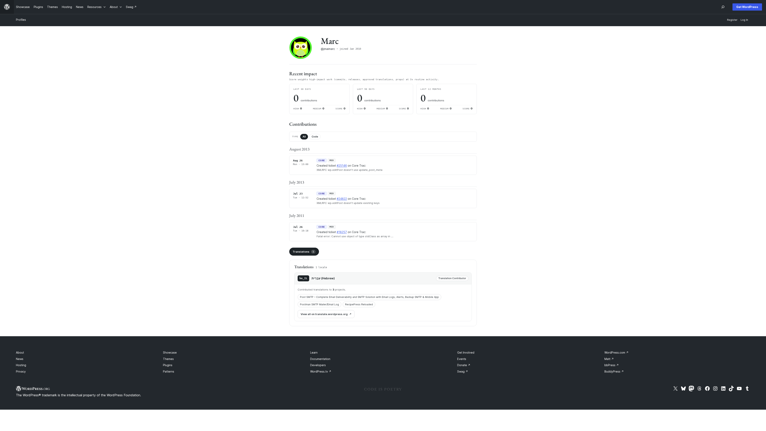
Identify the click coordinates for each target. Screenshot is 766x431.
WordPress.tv (320, 371)
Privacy (21, 371)
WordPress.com (616, 352)
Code (315, 136)
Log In (744, 19)
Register (732, 19)
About (20, 352)
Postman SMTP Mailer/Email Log (319, 304)
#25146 (342, 165)
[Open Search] (722, 7)
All (304, 136)
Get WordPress (747, 7)
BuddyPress (614, 371)
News (19, 359)
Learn (314, 352)
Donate (463, 365)
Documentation (320, 359)
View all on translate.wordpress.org (324, 314)
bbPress (611, 365)
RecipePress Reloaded (359, 304)
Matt (609, 359)
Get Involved (465, 352)
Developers (318, 365)
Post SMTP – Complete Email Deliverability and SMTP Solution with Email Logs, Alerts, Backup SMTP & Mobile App (369, 297)
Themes (168, 359)
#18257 (342, 232)
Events (461, 359)
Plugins (167, 365)
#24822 (342, 198)
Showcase (170, 352)
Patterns (168, 371)
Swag (462, 371)
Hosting (21, 365)
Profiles (21, 19)
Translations (303, 251)
